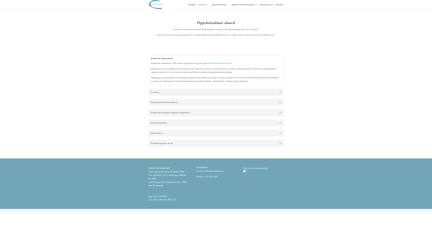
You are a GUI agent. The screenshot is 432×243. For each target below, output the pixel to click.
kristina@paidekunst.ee (221, 63)
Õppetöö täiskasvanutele (243, 5)
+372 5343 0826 (210, 176)
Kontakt (280, 5)
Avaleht (191, 5)
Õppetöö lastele (219, 5)
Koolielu (202, 5)
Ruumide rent (266, 5)
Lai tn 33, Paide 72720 (174, 171)
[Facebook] (244, 171)
